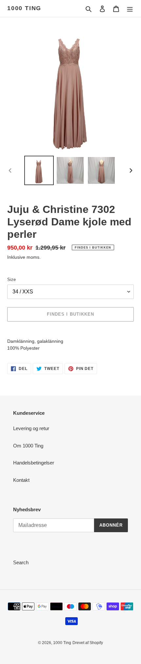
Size (11, 279)
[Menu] (130, 9)
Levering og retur (31, 428)
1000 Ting (24, 8)
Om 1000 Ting (28, 445)
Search (21, 562)
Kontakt (21, 480)
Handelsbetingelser (33, 462)
